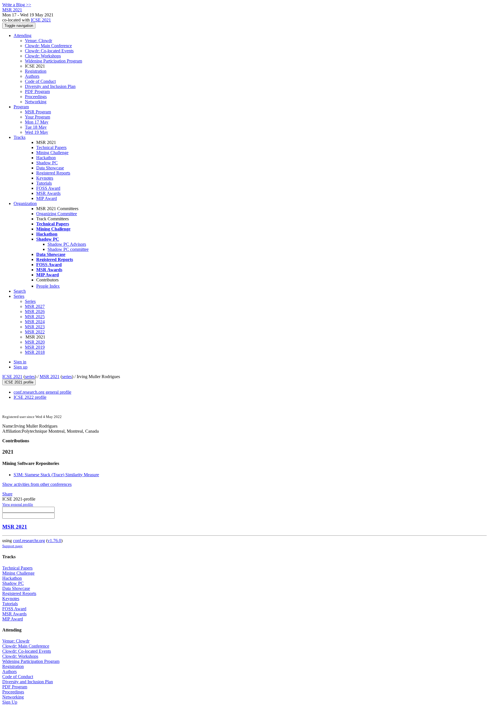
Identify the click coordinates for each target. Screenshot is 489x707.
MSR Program (38, 111)
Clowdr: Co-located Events (49, 50)
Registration (35, 71)
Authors (32, 76)
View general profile (17, 504)
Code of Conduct (40, 81)
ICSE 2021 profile (19, 382)
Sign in (20, 361)
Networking (35, 101)
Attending (22, 35)
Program (21, 106)
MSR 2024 (35, 321)
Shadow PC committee (68, 249)
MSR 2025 (35, 316)
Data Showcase (50, 167)
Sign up (20, 367)
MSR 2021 (49, 376)
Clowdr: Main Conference (48, 45)
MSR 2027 (35, 306)
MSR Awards (48, 193)
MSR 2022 (35, 331)
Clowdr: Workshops (43, 55)
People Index (48, 286)
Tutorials (44, 183)
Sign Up (9, 702)
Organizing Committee (56, 213)
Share (7, 494)
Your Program (37, 117)
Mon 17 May (36, 122)
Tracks (19, 137)
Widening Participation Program (53, 61)
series (30, 376)
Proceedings (36, 96)
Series (30, 301)
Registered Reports (53, 173)
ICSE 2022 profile (30, 397)
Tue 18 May (36, 127)
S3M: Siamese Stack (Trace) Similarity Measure (56, 474)
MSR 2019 (35, 347)
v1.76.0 (54, 540)
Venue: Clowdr (38, 40)
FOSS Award (48, 188)
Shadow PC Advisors (67, 244)
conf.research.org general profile (42, 392)
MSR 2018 (35, 352)
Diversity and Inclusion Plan (50, 86)
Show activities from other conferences (37, 484)
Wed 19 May (36, 132)
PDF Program (37, 91)
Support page (12, 546)
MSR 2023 (35, 326)
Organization (25, 203)
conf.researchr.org (29, 540)
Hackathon (46, 157)
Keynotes (44, 178)
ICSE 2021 (41, 20)
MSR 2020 (35, 342)
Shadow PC (47, 162)
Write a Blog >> (16, 4)
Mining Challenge (52, 152)
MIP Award (46, 198)
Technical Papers (51, 147)
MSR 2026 (35, 311)
